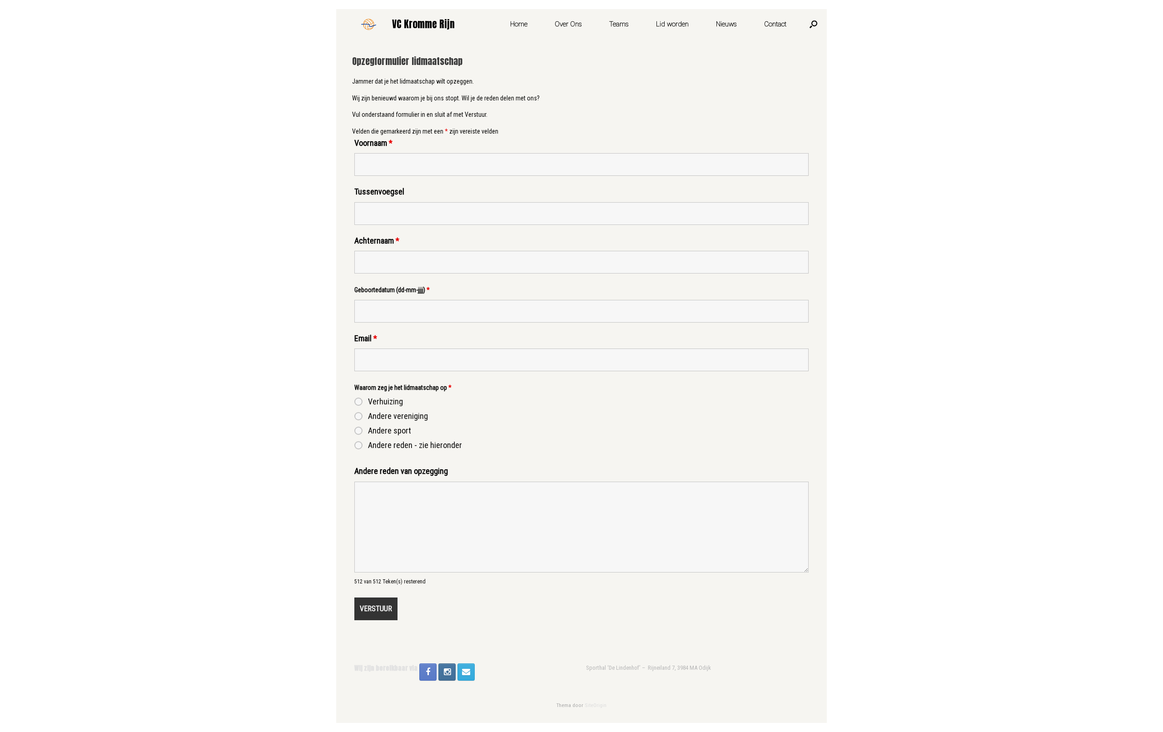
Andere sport (389, 430)
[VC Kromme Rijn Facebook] (428, 672)
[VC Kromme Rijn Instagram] (447, 672)
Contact (775, 24)
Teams (619, 24)
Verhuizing (385, 401)
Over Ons (568, 24)
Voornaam (373, 143)
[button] (813, 24)
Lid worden (672, 24)
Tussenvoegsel (379, 191)
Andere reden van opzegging (401, 471)
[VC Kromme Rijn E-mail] (466, 672)
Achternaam (376, 240)
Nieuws (726, 24)
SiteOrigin (595, 705)
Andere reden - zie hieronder (415, 445)
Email (365, 338)
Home (518, 24)
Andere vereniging (398, 416)
